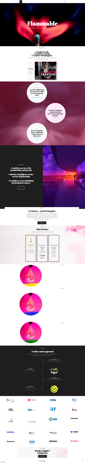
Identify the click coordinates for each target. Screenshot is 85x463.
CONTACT (42, 456)
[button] (65, 2)
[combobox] (2, 462)
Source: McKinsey (55, 117)
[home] (20, 2)
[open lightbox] (46, 71)
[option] (4, 462)
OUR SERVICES (59, 284)
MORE (21, 187)
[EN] (2, 462)
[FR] (4, 462)
